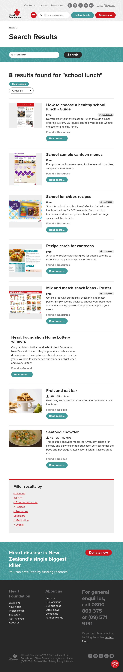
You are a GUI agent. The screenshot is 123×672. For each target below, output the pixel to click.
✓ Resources (21, 511)
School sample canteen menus (74, 154)
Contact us (30, 5)
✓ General (19, 493)
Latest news (52, 609)
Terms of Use (40, 661)
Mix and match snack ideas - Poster (78, 288)
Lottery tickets (82, 15)
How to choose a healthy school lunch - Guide (75, 107)
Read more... (57, 138)
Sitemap (69, 661)
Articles (18, 498)
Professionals (16, 610)
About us (14, 622)
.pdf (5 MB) (107, 251)
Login (100, 5)
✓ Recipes (19, 507)
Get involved (16, 618)
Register (110, 5)
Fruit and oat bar (61, 390)
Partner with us (54, 617)
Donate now (105, 15)
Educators (19, 515)
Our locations (53, 602)
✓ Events (19, 524)
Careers (50, 598)
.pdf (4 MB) (107, 202)
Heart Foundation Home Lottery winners (40, 339)
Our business (53, 606)
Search (73, 55)
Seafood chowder (62, 432)
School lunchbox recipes (68, 196)
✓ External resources (26, 502)
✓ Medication (21, 520)
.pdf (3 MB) (107, 293)
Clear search (19, 84)
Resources (57, 5)
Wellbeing (15, 603)
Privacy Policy (56, 661)
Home (12, 27)
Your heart (15, 606)
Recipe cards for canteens (70, 245)
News (43, 5)
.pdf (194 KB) (107, 115)
